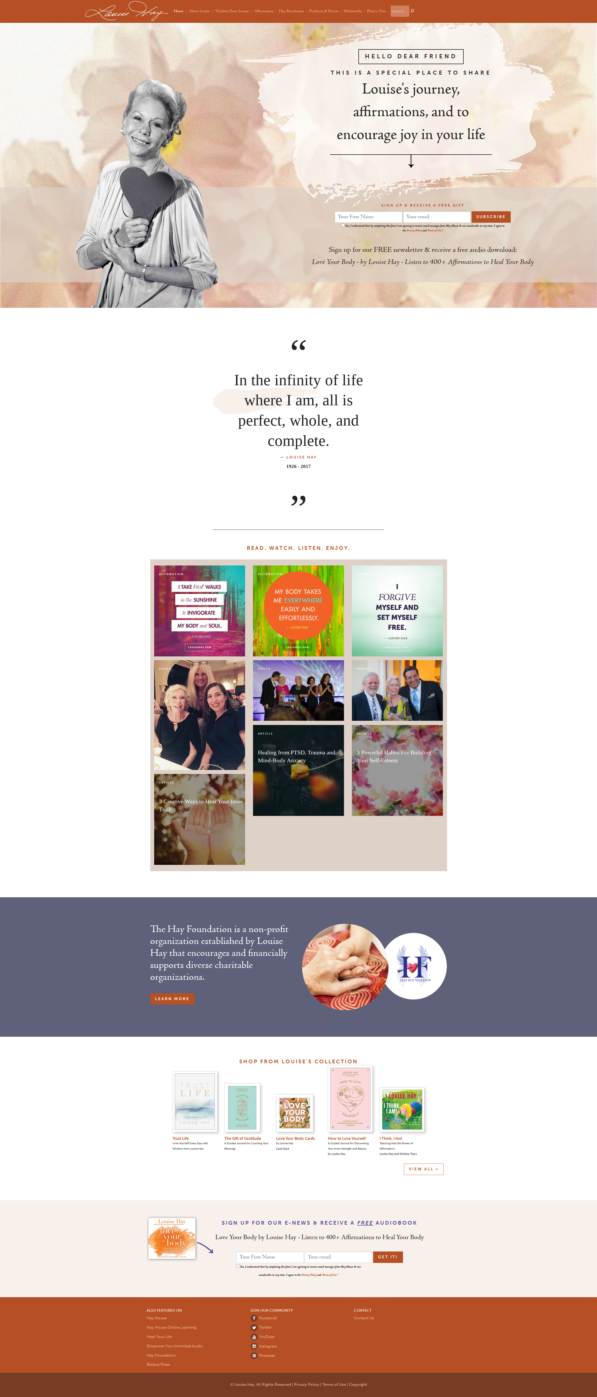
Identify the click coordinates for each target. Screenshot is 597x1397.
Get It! (388, 1257)
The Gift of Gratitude (242, 1138)
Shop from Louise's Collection (298, 1061)
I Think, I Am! (391, 1138)
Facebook (267, 1318)
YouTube (266, 1336)
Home (179, 11)
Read (255, 548)
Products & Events (323, 11)
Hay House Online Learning (171, 1327)
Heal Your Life (159, 1336)
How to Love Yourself (347, 1138)
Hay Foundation (291, 11)
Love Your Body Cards (295, 1138)
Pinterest (266, 1355)
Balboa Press (158, 1364)
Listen (309, 548)
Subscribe (491, 216)
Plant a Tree (376, 11)
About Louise (199, 11)
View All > (424, 1169)
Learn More (172, 998)
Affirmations (264, 11)
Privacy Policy (414, 230)
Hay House (157, 1318)
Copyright (358, 1384)
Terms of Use (434, 230)
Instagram (268, 1346)
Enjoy (337, 548)
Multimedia (353, 11)
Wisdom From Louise (232, 11)
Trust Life (181, 1138)
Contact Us (364, 1318)
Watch (281, 548)
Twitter (265, 1327)
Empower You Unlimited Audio (175, 1346)
